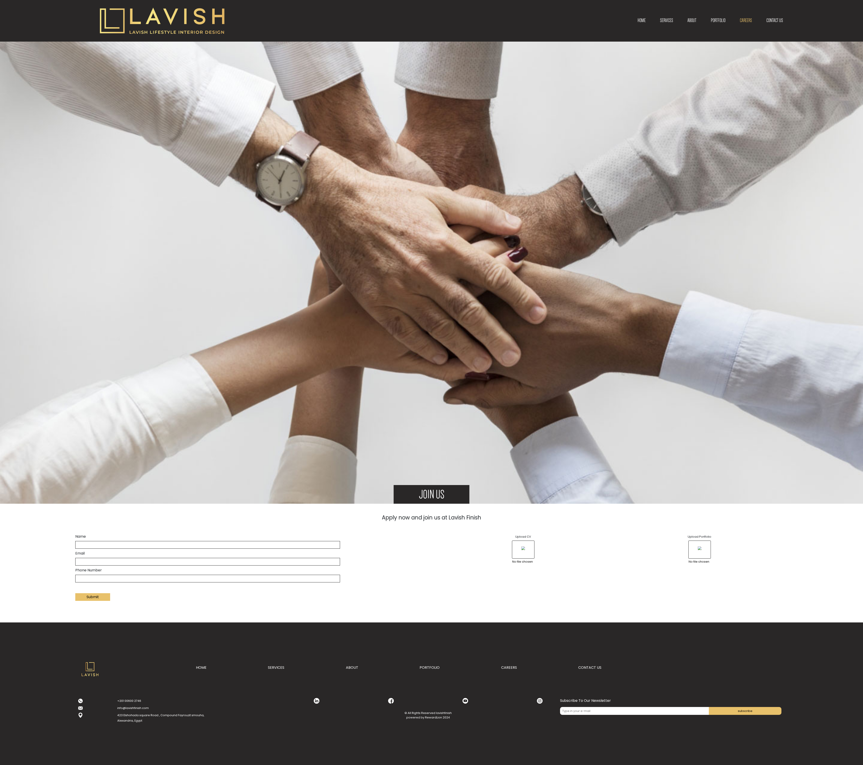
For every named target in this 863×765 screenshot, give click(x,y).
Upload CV (523, 537)
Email (80, 553)
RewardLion (433, 717)
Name (80, 536)
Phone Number (88, 570)
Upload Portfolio (699, 537)
